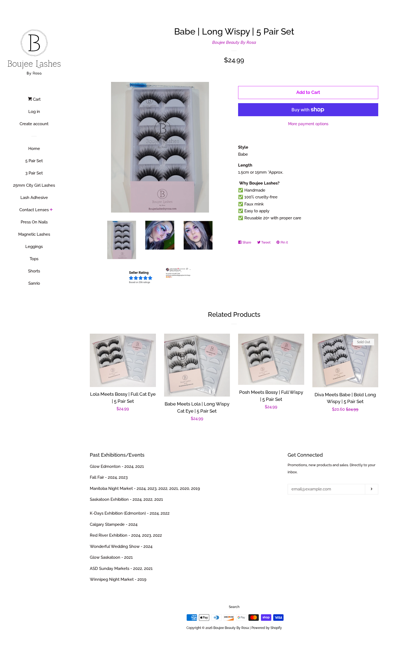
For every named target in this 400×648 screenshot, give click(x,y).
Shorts (34, 271)
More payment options (308, 124)
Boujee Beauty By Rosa (234, 42)
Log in (34, 111)
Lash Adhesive (34, 197)
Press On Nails (34, 222)
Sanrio (34, 283)
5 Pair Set (34, 160)
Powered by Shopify (266, 628)
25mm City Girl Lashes (34, 185)
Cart (36, 99)
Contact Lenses (34, 209)
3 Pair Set (34, 173)
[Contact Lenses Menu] (51, 210)
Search (234, 607)
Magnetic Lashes (34, 234)
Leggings (34, 246)
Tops (34, 258)
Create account (34, 123)
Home (34, 148)
